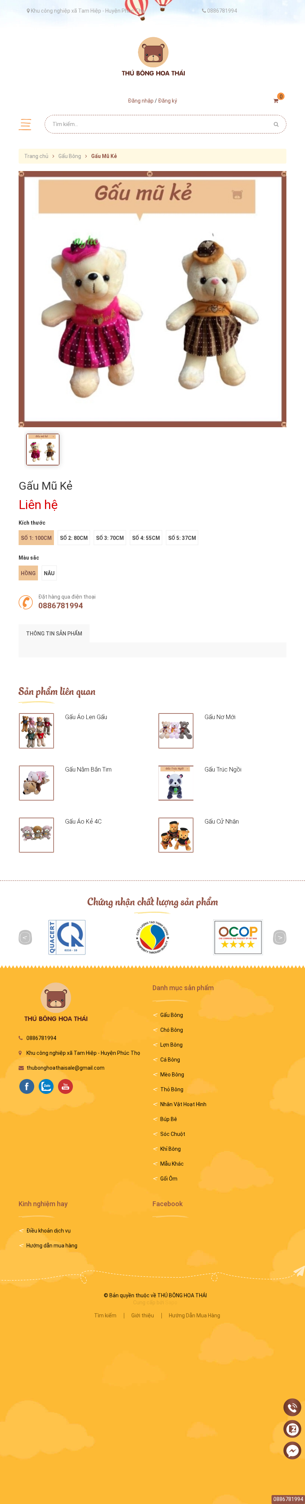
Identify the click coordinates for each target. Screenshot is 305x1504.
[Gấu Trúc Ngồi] (175, 783)
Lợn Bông (171, 1045)
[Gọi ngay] (292, 1408)
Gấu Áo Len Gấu (86, 717)
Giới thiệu (142, 1315)
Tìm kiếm (105, 1315)
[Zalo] (48, 1086)
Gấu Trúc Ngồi (223, 769)
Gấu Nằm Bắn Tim (88, 769)
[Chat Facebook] (292, 1451)
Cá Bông (170, 1060)
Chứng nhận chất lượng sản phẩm (152, 901)
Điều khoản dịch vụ (48, 1231)
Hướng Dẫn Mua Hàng (194, 1315)
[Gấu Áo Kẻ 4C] (36, 835)
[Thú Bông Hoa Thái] (152, 56)
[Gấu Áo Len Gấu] (36, 730)
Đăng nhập (141, 101)
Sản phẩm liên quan (57, 691)
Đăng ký (167, 101)
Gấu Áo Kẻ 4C (83, 821)
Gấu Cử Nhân (222, 821)
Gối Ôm (168, 1179)
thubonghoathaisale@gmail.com (65, 1068)
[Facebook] (28, 1086)
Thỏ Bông (171, 1089)
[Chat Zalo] (292, 1429)
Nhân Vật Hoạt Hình (183, 1104)
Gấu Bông (171, 1015)
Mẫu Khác (172, 1164)
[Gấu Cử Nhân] (175, 835)
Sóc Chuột (172, 1134)
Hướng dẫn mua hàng (51, 1246)
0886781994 (60, 605)
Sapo (171, 1302)
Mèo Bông (172, 1075)
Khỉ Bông (170, 1149)
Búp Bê (168, 1119)
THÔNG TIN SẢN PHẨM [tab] (54, 634)
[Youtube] (67, 1086)
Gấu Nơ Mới (220, 717)
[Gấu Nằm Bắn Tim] (36, 783)
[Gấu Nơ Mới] (175, 730)
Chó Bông (171, 1030)
